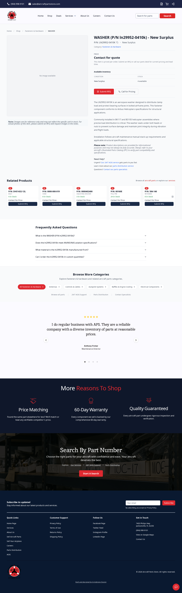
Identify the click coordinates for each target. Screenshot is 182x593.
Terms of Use (55, 528)
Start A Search (91, 473)
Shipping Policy (56, 537)
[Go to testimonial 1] (84, 361)
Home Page (11, 523)
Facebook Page (99, 523)
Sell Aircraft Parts (14, 537)
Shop (49, 15)
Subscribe (168, 503)
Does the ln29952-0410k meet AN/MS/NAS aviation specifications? (66, 242)
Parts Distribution (101, 294)
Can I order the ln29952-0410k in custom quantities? (60, 256)
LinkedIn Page (99, 537)
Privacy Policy (55, 523)
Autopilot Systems (96, 287)
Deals (58, 15)
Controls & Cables (72, 287)
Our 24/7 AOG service (110, 162)
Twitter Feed (98, 528)
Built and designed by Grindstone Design (91, 582)
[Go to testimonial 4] (97, 361)
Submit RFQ (105, 91)
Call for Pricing (128, 91)
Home (40, 15)
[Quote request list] (161, 4)
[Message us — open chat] (176, 587)
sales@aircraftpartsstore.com (46, 4)
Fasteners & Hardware (34, 31)
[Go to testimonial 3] (93, 361)
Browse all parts (58, 294)
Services (69, 15)
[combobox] (147, 15)
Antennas (53, 287)
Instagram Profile (100, 532)
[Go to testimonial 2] (89, 361)
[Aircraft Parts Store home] (12, 16)
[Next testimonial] (136, 340)
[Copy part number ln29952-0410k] (117, 42)
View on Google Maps (145, 535)
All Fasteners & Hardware (30, 287)
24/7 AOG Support (79, 294)
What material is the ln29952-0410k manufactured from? (62, 249)
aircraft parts (150, 180)
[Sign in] (173, 4)
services (172, 180)
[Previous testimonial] (45, 340)
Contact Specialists (123, 294)
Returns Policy (56, 532)
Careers (96, 15)
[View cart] (167, 4)
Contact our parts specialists (115, 169)
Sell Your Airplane (14, 541)
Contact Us (109, 15)
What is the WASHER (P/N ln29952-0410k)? (55, 235)
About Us (84, 15)
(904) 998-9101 (17, 4)
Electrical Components (150, 287)
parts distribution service (123, 166)
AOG (9, 554)
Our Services (76, 465)
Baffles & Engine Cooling (122, 287)
